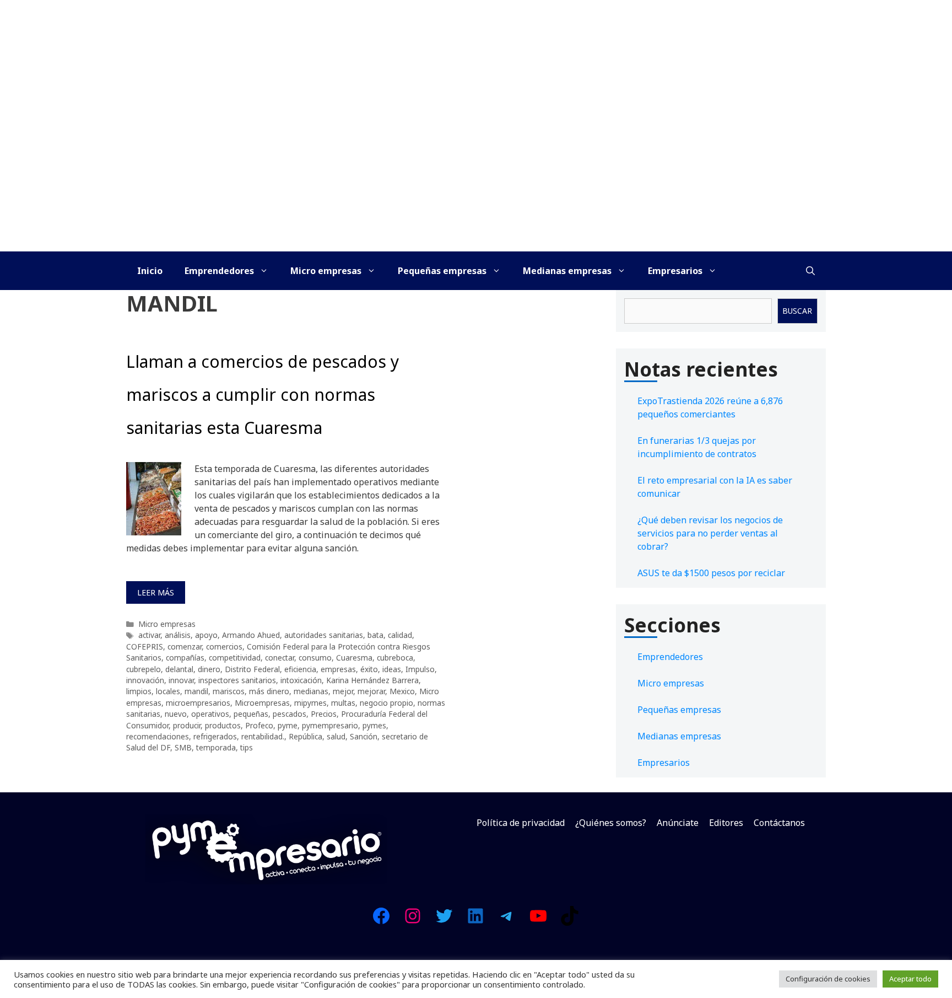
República (305, 736)
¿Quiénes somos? (610, 823)
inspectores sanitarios (237, 680)
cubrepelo (143, 669)
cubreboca (395, 657)
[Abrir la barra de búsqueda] (810, 270)
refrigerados (215, 736)
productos (223, 725)
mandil (196, 691)
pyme (288, 725)
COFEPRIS (144, 646)
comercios (224, 646)
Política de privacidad (521, 823)
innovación (145, 680)
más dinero (269, 691)
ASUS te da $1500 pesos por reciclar (711, 573)
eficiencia (300, 669)
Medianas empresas (567, 271)
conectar (279, 657)
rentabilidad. (262, 736)
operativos (210, 714)
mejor (343, 691)
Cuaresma (354, 657)
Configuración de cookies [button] (828, 979)
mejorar (371, 691)
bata (375, 635)
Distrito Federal (252, 669)
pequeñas (251, 714)
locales (168, 691)
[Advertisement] (476, 169)
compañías (185, 657)
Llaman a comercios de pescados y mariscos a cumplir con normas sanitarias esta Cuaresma (262, 394)
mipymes (310, 702)
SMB (183, 747)
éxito (369, 669)
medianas (311, 691)
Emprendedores (219, 271)
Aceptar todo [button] (910, 979)
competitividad (235, 657)
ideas (391, 669)
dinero (209, 669)
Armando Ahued (251, 635)
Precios (324, 714)
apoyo (206, 635)
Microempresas (262, 702)
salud (336, 736)
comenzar (184, 646)
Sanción (363, 736)
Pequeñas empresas (442, 271)
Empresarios (675, 271)
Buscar (797, 310)
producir (187, 725)
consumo (315, 657)
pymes (374, 725)
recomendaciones (157, 736)
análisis (178, 635)
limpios (139, 691)
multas (343, 702)
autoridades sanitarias (323, 635)
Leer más (155, 592)
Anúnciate (678, 823)
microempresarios (198, 702)
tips (246, 747)
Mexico (402, 691)
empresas (338, 669)
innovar (181, 680)
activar (149, 635)
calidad (400, 635)
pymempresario (330, 725)
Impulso (420, 669)
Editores (726, 823)
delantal (179, 669)
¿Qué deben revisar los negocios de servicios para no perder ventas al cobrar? (710, 533)
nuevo (176, 714)
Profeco (259, 725)
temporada (216, 747)
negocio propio (386, 702)
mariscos (229, 691)
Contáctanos (779, 823)
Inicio (150, 271)
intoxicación (301, 680)
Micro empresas (325, 271)
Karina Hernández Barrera (372, 680)
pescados (289, 714)
